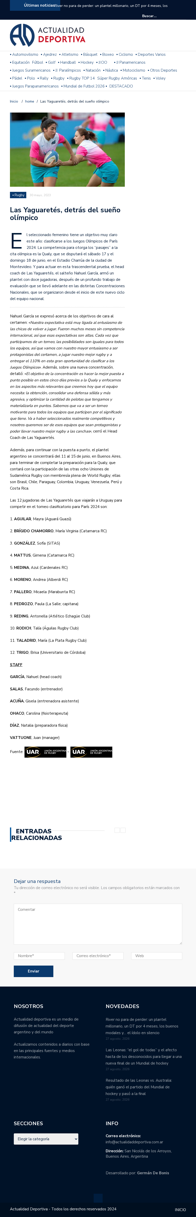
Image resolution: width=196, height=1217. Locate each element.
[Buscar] (183, 16)
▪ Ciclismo (124, 54)
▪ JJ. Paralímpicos (67, 70)
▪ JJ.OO (101, 62)
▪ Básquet (89, 54)
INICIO (180, 1209)
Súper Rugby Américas (117, 78)
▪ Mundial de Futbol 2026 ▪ (84, 86)
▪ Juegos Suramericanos (30, 70)
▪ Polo (30, 78)
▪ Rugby (58, 78)
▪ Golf (50, 62)
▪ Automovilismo (24, 54)
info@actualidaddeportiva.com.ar (134, 1142)
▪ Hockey (86, 62)
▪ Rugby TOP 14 (81, 78)
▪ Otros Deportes (162, 70)
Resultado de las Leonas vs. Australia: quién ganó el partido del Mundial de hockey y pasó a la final (139, 1087)
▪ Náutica (110, 70)
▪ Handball (67, 62)
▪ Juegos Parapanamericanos (34, 86)
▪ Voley (159, 78)
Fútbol (37, 62)
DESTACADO (121, 86)
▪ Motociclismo (132, 70)
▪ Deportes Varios (151, 54)
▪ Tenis (145, 78)
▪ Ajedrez (49, 54)
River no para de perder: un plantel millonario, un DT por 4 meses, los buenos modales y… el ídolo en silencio (111, 9)
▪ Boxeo (107, 54)
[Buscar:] (157, 16)
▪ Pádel (16, 78)
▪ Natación (92, 70)
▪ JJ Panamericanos (129, 62)
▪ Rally (43, 78)
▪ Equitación (20, 62)
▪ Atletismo (68, 54)
